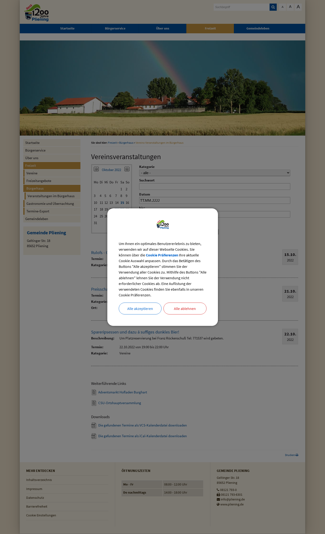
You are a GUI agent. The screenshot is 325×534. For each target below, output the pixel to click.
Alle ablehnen (185, 308)
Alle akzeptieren (140, 308)
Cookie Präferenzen (162, 255)
